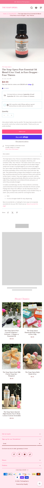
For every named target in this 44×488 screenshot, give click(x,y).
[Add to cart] (18, 325)
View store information (11, 149)
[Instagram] (24, 454)
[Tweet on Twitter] (12, 212)
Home (5, 13)
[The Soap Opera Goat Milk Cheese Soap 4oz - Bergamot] (11, 356)
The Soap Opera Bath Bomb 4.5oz (32, 373)
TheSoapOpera (24, 481)
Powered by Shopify (22, 484)
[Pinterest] (19, 454)
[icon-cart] (36, 8)
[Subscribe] (39, 443)
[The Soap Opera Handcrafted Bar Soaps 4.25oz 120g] (32, 315)
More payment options (22, 141)
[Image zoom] (22, 40)
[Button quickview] (18, 321)
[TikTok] (30, 454)
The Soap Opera (6, 67)
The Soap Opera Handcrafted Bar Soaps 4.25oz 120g (32, 332)
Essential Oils (12, 13)
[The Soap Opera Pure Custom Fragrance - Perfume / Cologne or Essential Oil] (11, 315)
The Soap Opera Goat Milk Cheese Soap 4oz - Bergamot (12, 374)
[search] (31, 8)
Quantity (5, 111)
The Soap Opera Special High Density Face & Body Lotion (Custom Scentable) (12, 414)
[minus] (4, 115)
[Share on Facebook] (8, 212)
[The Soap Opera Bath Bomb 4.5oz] (32, 356)
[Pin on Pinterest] (17, 212)
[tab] (3, 326)
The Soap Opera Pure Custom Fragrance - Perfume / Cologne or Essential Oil (11, 333)
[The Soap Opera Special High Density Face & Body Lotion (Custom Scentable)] (11, 396)
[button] (22, 132)
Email (4, 443)
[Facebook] (14, 454)
